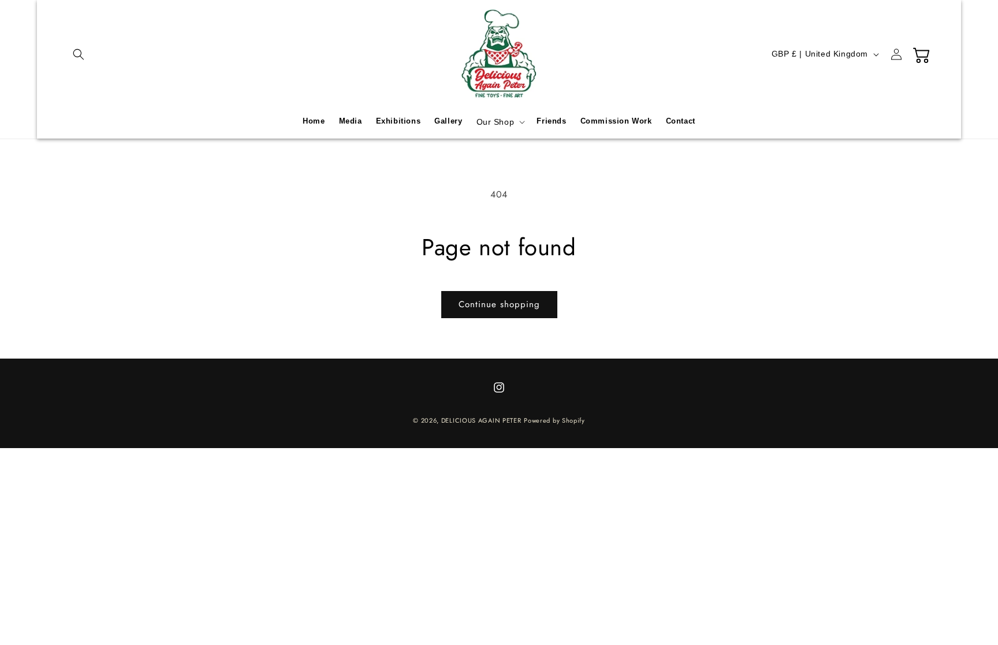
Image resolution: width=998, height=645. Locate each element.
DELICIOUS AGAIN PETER (481, 420)
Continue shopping (499, 304)
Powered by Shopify (554, 420)
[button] (78, 54)
